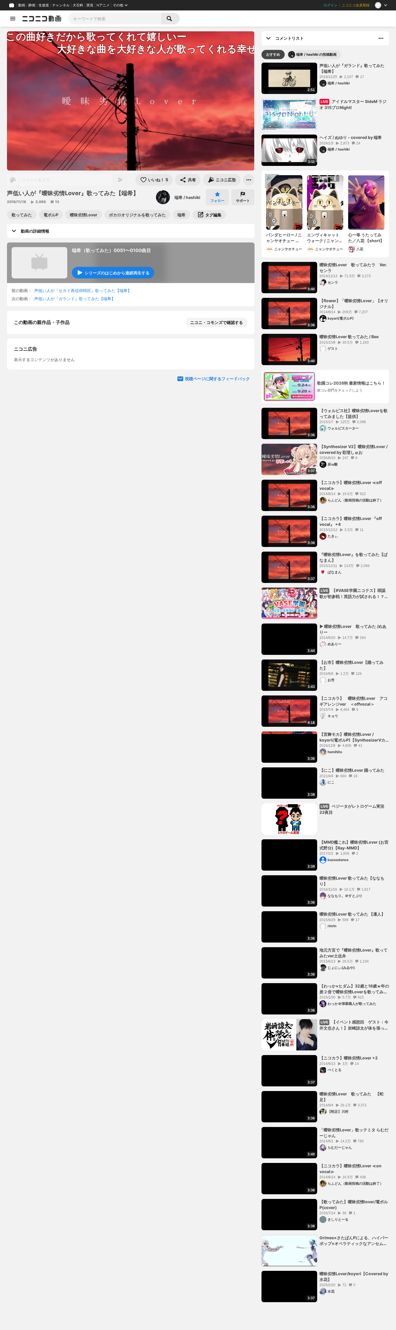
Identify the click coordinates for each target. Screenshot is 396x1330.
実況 (89, 5)
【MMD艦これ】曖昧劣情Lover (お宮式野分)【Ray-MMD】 (353, 845)
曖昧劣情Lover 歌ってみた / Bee (349, 336)
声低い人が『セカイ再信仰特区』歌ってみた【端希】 (83, 290)
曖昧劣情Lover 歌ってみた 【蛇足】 (351, 1096)
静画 (31, 5)
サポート (243, 200)
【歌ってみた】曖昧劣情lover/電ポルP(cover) (353, 1204)
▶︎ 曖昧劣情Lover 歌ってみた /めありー (352, 629)
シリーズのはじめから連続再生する (117, 272)
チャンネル (61, 5)
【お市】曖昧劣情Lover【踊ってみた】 (351, 665)
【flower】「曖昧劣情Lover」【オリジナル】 (353, 303)
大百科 (78, 5)
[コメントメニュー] (381, 38)
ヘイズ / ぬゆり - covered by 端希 (350, 137)
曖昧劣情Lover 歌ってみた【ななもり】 (351, 881)
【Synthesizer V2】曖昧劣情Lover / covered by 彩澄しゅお (353, 449)
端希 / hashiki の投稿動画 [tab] (316, 54)
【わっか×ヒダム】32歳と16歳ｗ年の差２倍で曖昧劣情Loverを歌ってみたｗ (354, 988)
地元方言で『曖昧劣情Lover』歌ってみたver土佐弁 (353, 952)
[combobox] (114, 18)
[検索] (170, 18)
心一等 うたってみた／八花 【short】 (366, 237)
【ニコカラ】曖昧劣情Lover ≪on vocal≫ (352, 1168)
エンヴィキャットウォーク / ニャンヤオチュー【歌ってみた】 (325, 237)
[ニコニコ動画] (41, 18)
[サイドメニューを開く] (13, 18)
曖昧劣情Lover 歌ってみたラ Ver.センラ (353, 267)
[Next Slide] (243, 475)
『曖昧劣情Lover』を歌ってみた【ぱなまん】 (353, 557)
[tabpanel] (325, 682)
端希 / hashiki (187, 197)
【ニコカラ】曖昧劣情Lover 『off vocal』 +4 (350, 521)
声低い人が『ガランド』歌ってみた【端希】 (74, 298)
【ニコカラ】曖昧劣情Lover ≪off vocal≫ (352, 485)
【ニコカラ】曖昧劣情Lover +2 (348, 1057)
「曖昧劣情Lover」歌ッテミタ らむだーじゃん (353, 1132)
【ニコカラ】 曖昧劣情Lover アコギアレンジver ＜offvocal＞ (353, 701)
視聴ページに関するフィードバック (217, 530)
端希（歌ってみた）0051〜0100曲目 (111, 250)
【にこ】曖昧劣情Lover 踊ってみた (351, 770)
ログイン (330, 5)
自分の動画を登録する (47, 421)
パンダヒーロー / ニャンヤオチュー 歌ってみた (284, 237)
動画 (21, 5)
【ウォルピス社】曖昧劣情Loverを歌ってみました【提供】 (353, 413)
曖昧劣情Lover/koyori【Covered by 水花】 (353, 1276)
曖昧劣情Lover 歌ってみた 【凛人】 (352, 914)
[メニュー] (249, 180)
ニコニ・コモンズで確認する (216, 322)
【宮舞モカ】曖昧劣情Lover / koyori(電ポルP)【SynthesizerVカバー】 (352, 737)
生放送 (44, 5)
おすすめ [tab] (273, 54)
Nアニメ (103, 5)
